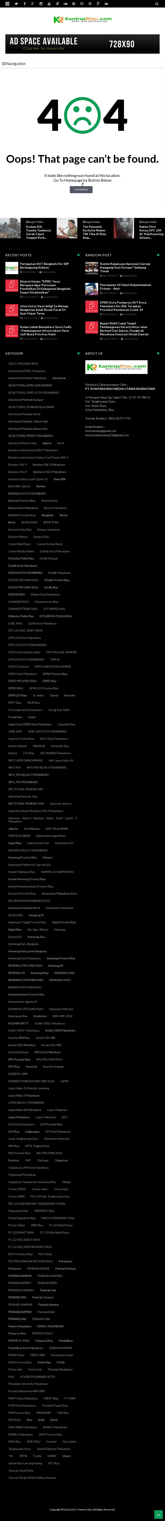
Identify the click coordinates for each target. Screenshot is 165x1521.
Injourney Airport (61, 803)
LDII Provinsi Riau (51, 1124)
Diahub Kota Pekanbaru (55, 551)
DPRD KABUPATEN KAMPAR (53, 666)
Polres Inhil (15, 1369)
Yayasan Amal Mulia (20, 1470)
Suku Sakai (69, 1441)
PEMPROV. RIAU (18, 1340)
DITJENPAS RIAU (54, 609)
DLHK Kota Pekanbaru (43, 623)
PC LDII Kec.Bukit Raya (54, 1232)
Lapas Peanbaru (57, 1110)
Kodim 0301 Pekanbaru (50, 1023)
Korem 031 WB (45, 1037)
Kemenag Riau (40, 973)
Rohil (41, 1420)
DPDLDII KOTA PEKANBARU (26, 659)
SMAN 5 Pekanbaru (55, 1427)
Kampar (48, 857)
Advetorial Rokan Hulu (22, 443)
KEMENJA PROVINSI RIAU (24, 987)
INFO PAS (14, 767)
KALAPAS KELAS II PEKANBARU (28, 850)
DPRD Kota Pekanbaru (22, 674)
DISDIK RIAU (16, 594)
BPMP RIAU (51, 522)
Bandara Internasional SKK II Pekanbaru (33, 450)
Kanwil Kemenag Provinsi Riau (27, 879)
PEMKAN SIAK (41, 1319)
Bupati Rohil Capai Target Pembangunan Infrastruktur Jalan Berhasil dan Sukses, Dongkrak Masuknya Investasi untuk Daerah (124, 328)
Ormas (66, 1182)
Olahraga (43, 1160)
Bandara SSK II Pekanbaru (49, 464)
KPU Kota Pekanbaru (48, 1052)
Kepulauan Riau (18, 1016)
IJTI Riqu (28, 753)
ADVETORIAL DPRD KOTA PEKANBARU (33, 392)
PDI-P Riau (45, 1254)
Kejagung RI (36, 915)
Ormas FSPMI (17, 1189)
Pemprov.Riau (44, 1340)
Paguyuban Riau (18, 1211)
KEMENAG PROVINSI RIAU (25, 965)
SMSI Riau (14, 1441)
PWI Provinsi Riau (19, 1413)
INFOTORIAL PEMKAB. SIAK (26, 803)
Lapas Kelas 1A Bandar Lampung (28, 1088)
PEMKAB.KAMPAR (20, 1312)
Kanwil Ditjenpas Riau (21, 872)
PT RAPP (70, 1398)
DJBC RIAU (15, 623)
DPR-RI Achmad (18, 666)
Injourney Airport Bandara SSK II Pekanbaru (35, 811)
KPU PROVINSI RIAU (50, 1059)
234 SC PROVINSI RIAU (23, 363)
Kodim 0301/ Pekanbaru (23, 1030)
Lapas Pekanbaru (19, 1117)
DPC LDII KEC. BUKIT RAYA (25, 630)
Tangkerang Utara (19, 1449)
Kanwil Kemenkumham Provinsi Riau (30, 886)
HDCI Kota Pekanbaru (54, 738)
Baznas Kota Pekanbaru (23, 508)
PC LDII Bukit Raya (61, 1225)
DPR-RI (55, 659)
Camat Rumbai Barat (50, 544)
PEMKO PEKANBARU (50, 1326)
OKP (28, 1160)
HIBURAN (39, 746)
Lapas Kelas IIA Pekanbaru (24, 1110)
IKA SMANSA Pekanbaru (55, 753)
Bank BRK (60, 479)
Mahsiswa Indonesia (57, 1138)
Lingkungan (33, 1131)
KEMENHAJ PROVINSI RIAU (25, 980)
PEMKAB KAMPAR (20, 1276)
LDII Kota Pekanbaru (21, 1124)
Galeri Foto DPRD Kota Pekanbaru (30, 724)
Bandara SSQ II (17, 472)
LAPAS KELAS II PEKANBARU (26, 1102)
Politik (61, 1362)
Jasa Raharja (32, 828)
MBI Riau (14, 1146)
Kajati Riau (14, 843)
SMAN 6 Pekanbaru (20, 1434)
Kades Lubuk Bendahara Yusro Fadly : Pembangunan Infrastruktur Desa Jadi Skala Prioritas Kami (45, 330)
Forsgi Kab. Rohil (59, 710)
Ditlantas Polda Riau (21, 616)
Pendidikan (66, 1340)
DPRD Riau (50, 681)
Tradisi (37, 1456)
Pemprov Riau (17, 1333)
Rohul (54, 1420)
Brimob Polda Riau (20, 529)
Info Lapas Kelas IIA (61, 760)
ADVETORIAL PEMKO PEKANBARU (30, 436)
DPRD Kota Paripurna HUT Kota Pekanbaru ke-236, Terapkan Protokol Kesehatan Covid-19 (123, 306)
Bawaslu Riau (49, 500)
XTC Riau (54, 1463)
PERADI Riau (16, 1355)
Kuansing (31, 1066)
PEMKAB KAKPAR (38, 1268)
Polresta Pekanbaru (60, 1369)
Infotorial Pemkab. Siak (22, 796)
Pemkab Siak (48, 1290)
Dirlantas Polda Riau (21, 558)
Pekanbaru (65, 1261)
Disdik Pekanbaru (60, 572)
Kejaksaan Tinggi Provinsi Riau (27, 922)
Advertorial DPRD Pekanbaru (26, 371)
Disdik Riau (51, 587)
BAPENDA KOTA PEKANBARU (27, 493)
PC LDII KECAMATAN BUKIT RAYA (30, 1247)
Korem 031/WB (51, 1045)
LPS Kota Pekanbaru (58, 1131)
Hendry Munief (17, 746)
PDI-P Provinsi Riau (20, 1254)
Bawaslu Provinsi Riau (21, 500)
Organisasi (61, 1160)
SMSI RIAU (33, 1441)
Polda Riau (44, 1362)
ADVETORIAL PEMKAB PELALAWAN (31, 407)
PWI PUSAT (44, 1413)
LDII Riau (14, 1131)
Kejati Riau (14, 929)
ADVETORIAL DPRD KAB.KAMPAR (30, 385)
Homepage (81, 189)
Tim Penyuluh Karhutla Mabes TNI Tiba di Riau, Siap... (38, 232)
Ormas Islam (40, 1189)
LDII (64, 1117)
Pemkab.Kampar (48, 1304)
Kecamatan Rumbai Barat (24, 908)
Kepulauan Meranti (61, 1009)
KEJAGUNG (15, 915)
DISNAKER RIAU (18, 601)
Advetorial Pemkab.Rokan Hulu (27, 428)
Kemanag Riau (36, 937)
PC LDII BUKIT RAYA (21, 1232)
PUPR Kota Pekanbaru (22, 1405)
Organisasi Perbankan (22, 1174)
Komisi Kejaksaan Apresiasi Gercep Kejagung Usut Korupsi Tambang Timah (125, 267)
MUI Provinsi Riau (19, 1153)
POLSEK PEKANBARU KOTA (37, 1376)
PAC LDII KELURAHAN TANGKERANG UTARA (36, 1203)
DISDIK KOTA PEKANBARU (25, 572)
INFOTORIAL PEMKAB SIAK (25, 789)
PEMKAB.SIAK (17, 1319)
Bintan (64, 515)
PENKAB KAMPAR (60, 1348)
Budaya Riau (41, 536)
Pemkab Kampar (65, 1268)
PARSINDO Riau (44, 1211)
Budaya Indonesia (49, 529)
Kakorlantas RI (64, 843)
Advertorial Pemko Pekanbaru (27, 378)
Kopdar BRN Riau (19, 1037)
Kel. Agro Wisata (38, 929)
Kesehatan (40, 1016)
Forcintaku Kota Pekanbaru (25, 710)
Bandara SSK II (17, 464)
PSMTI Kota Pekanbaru (23, 1398)
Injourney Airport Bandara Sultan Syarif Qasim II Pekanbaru (42, 819)
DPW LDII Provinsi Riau (43, 688)
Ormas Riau (61, 1189)
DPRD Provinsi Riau (55, 674)
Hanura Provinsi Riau (21, 738)
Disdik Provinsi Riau (57, 580)
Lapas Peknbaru (46, 1117)
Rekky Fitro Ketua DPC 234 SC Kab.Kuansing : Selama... (95, 232)
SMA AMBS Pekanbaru (22, 1427)
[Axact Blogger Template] (82, 22)
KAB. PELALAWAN (57, 828)
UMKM (51, 1456)
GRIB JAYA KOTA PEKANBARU (47, 731)
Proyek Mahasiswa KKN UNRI (26, 1391)
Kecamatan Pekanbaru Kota (59, 893)
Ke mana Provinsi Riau (22, 893)
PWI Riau (63, 1413)
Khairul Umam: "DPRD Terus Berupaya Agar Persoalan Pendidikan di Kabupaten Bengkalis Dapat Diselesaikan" (45, 287)
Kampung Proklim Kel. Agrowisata (29, 864)
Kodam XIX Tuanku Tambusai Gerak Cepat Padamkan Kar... (151, 232)
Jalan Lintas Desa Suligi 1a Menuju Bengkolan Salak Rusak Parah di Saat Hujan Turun (44, 309)
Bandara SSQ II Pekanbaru (49, 472)
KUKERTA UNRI (18, 1074)
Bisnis (11, 522)
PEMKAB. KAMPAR (20, 1304)
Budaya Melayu (18, 536)
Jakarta (13, 828)
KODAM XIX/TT (18, 1023)
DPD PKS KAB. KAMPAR (61, 652)
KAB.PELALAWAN (19, 835)
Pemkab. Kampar (43, 1297)
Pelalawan (14, 1268)
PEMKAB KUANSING (21, 1290)
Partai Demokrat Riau (21, 1218)
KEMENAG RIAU (65, 973)
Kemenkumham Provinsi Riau (26, 994)
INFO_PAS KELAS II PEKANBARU (28, 774)
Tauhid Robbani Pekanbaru (53, 1449)
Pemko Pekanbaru (19, 1326)
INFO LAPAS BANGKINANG (25, 760)
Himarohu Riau (60, 746)
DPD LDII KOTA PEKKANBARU (27, 645)
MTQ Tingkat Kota (37, 1146)
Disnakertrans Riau (46, 601)
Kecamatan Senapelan (59, 908)
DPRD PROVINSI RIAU (22, 681)
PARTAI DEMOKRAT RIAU (58, 1218)
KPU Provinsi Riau (19, 1059)
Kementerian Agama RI (22, 1001)
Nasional (13, 1160)
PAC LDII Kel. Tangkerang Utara (50, 1196)
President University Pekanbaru (28, 1384)
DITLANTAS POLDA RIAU (56, 616)
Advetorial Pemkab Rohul (24, 414)
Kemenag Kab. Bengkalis (23, 944)
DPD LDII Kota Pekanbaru (24, 638)
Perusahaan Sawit (62, 1355)
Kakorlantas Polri (38, 843)
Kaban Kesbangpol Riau (51, 835)
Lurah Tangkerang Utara (23, 1138)
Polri (11, 1376)
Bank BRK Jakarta (19, 486)
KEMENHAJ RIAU (60, 980)
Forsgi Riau (15, 717)
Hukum (12, 753)
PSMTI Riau (51, 1398)
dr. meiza (38, 695)
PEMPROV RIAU (42, 1333)
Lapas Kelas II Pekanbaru (24, 1095)
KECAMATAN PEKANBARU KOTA (29, 901)
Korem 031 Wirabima (21, 1045)
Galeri (32, 717)
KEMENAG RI (16, 973)
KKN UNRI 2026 (63, 1016)
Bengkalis (48, 515)
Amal (60, 443)
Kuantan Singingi (53, 1066)
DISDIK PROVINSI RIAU (23, 587)
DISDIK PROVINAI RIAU (23, 580)
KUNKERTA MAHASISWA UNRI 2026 (31, 1081)
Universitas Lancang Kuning (25, 1463)
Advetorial (59, 378)
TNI (10, 1456)
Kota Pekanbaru (18, 1052)
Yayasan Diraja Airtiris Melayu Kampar (32, 1477)
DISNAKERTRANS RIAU (23, 609)
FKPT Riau (14, 702)
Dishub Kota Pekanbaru (45, 594)
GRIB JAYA (15, 731)
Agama (47, 443)
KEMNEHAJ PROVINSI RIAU (25, 1009)
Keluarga (59, 929)
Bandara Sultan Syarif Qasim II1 (28, 479)
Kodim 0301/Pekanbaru (60, 1030)
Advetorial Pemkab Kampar (25, 399)
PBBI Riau (37, 1225)
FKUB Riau (33, 702)
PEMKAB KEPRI (47, 1283)
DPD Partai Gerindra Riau (24, 652)
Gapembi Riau (66, 724)
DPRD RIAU (15, 688)
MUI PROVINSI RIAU (50, 1153)
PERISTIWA (37, 1355)
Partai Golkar (16, 1225)
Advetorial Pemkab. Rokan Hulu (28, 421)
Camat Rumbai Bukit (21, 551)
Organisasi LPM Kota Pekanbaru (28, 1167)
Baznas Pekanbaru (55, 508)
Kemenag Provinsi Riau (61, 958)
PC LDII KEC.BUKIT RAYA (24, 1239)
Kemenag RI (55, 965)
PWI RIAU (14, 1420)
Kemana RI (15, 937)
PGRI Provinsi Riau (20, 1362)
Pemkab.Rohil (46, 1312)
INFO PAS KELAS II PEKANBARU (47, 767)
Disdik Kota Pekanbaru (22, 565)
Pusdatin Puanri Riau (55, 1405)
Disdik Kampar (49, 558)
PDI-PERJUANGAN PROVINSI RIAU (30, 1261)
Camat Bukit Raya (19, 544)
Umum (66, 1456)
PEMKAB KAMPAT (20, 1283)
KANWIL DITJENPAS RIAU (57, 872)
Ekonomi (69, 695)
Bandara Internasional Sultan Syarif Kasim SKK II (38, 457)
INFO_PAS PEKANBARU (23, 782)
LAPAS (65, 1081)
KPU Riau (14, 1066)
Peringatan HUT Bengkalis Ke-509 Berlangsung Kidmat (44, 265)
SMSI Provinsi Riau (50, 1434)
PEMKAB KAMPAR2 (50, 1276)
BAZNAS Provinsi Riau (22, 515)
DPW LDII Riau (17, 695)
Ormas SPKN (16, 1196)
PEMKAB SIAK (17, 1297)
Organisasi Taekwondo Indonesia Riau (32, 1182)
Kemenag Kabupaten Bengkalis (27, 951)
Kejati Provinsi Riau (64, 922)
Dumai (54, 695)
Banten (41, 486)
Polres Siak (35, 1369)
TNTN (23, 1456)
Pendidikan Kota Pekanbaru (25, 1348)
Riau (29, 1420)
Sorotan (51, 1441)
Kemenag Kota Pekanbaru (24, 958)
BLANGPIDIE (29, 522)
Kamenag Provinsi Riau (22, 857)
